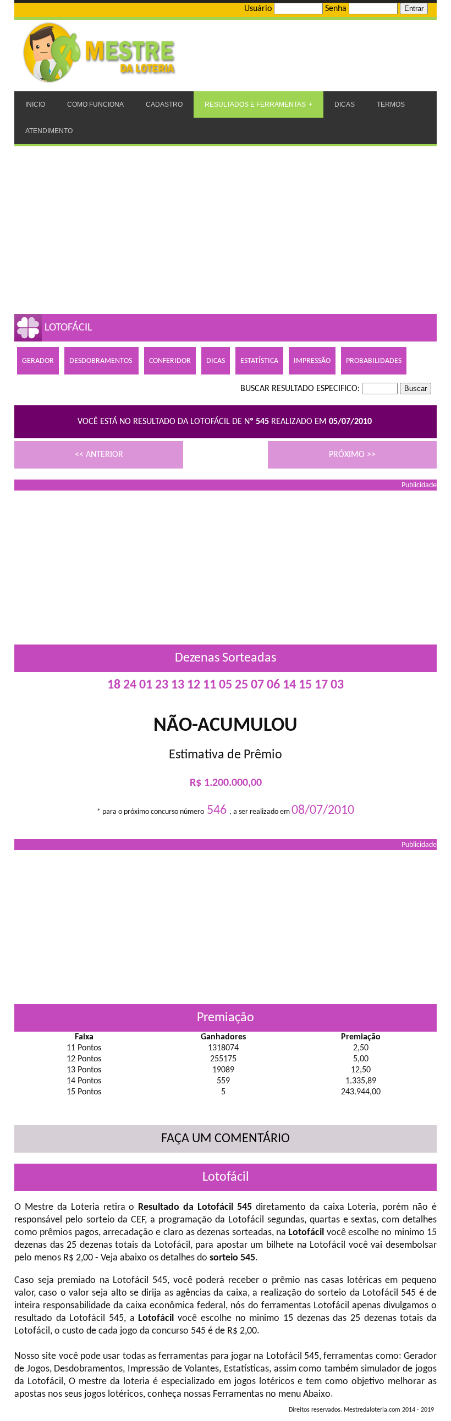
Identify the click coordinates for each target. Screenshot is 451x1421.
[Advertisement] (225, 229)
